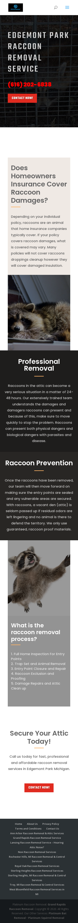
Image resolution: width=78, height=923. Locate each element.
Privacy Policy (50, 824)
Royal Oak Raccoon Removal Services (37, 866)
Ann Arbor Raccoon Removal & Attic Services (37, 833)
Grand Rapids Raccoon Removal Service (37, 838)
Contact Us (52, 828)
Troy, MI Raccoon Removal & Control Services (37, 884)
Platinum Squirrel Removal (46, 918)
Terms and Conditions (28, 828)
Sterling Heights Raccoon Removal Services (37, 870)
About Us (32, 824)
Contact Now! (22, 98)
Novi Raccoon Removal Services (37, 852)
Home (18, 824)
